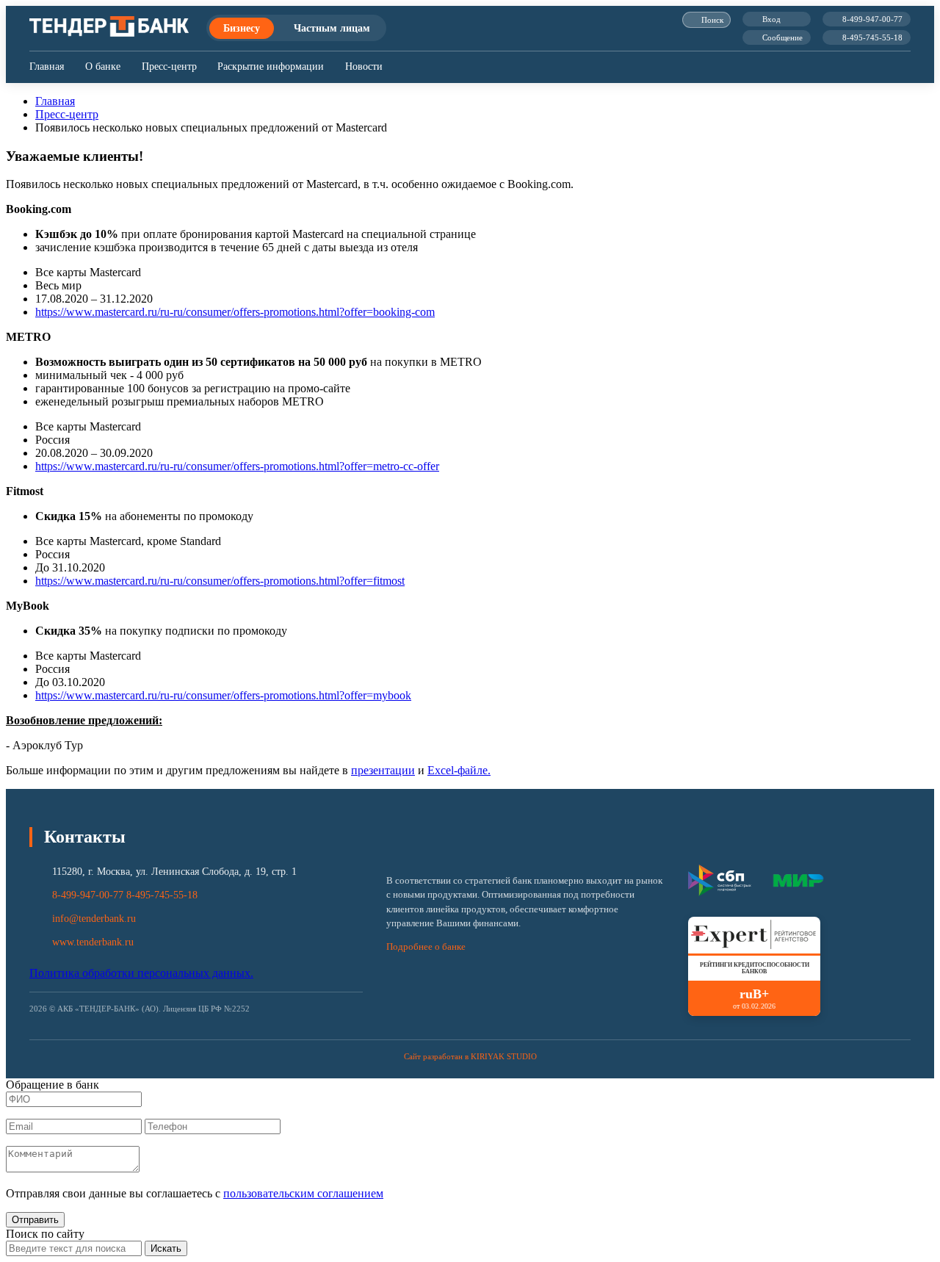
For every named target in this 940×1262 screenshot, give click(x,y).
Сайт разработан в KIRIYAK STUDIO (470, 1056)
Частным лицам (332, 28)
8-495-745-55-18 (872, 37)
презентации (383, 770)
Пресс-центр (169, 66)
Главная (46, 66)
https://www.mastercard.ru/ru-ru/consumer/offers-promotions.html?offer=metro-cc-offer (237, 466)
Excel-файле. (459, 770)
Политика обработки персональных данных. (141, 973)
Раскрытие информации (270, 66)
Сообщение (782, 37)
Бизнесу (241, 28)
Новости (364, 66)
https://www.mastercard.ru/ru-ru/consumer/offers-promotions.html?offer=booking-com (235, 312)
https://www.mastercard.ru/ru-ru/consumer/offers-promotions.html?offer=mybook (223, 695)
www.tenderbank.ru (93, 942)
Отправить (35, 1219)
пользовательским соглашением (303, 1193)
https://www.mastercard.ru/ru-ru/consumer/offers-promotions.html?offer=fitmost (220, 580)
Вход (771, 19)
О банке (102, 66)
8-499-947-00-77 (872, 19)
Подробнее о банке (426, 947)
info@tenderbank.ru (94, 918)
